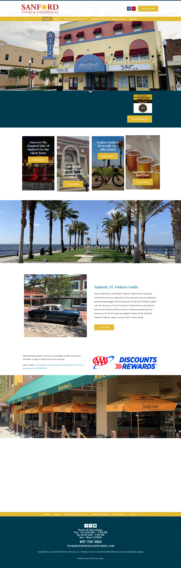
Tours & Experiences (74, 18)
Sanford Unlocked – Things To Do (108, 18)
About (57, 18)
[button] (148, 9)
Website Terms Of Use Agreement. (90, 558)
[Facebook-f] (129, 9)
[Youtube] (95, 526)
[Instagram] (134, 9)
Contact (133, 18)
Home (47, 18)
